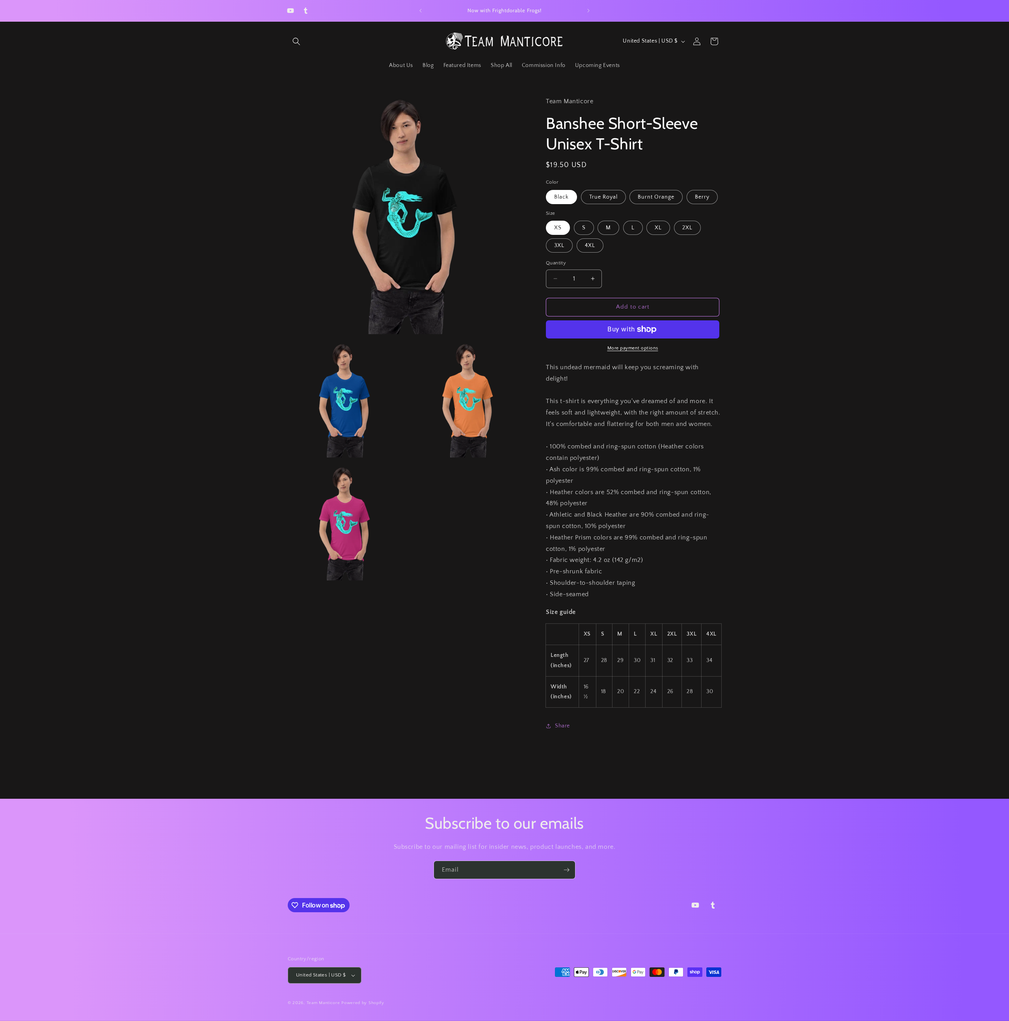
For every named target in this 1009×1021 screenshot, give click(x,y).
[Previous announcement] (420, 10)
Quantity (556, 263)
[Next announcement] (588, 10)
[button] (296, 41)
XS (558, 228)
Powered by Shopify (362, 1003)
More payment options (632, 348)
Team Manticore (323, 1003)
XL (658, 228)
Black (561, 197)
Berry (702, 197)
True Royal (603, 197)
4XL (590, 245)
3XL (559, 245)
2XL (687, 228)
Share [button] (562, 726)
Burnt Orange (656, 197)
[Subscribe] (566, 870)
